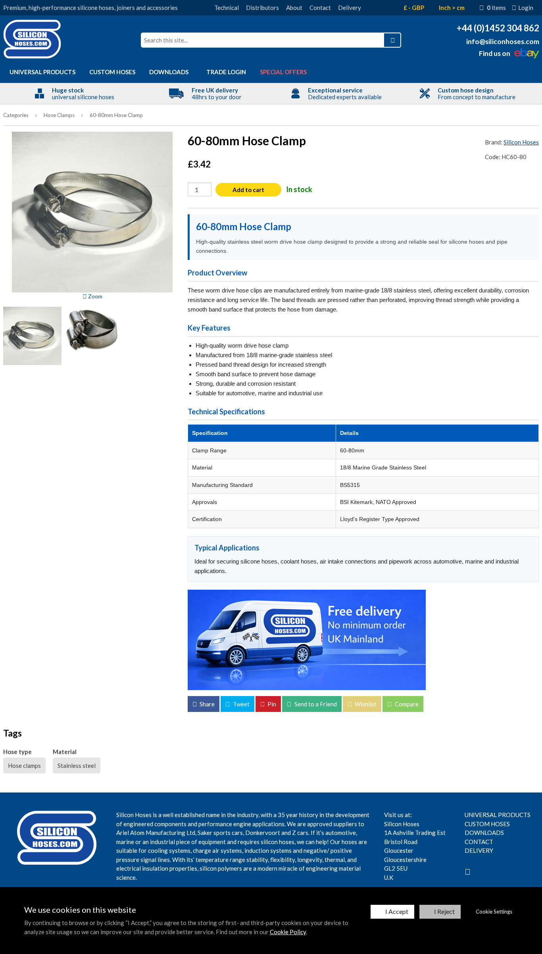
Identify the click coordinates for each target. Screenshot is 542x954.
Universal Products (42, 71)
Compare (406, 704)
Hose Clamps (59, 115)
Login (525, 7)
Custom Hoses (112, 71)
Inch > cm (452, 7)
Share (206, 704)
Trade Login (226, 71)
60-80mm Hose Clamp (116, 115)
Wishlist (365, 704)
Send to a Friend (315, 704)
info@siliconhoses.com (502, 41)
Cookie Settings (494, 911)
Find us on (494, 53)
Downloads (168, 71)
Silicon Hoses (521, 142)
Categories (16, 115)
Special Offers (283, 71)
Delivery (349, 7)
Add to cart (248, 189)
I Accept (396, 911)
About (294, 7)
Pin (271, 704)
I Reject (444, 911)
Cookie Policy (288, 931)
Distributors (262, 7)
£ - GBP (414, 7)
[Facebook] (468, 871)
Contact (320, 7)
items (496, 7)
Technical (226, 7)
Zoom (94, 296)
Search (392, 40)
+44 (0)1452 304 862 (498, 28)
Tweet (241, 704)
